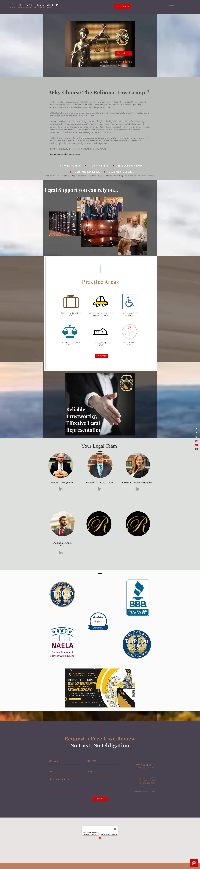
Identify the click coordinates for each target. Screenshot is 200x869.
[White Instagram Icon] (196, 437)
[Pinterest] (196, 441)
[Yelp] (196, 445)
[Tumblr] (196, 449)
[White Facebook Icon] (196, 428)
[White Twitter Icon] (196, 432)
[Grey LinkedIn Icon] (60, 488)
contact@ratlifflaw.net (144, 792)
